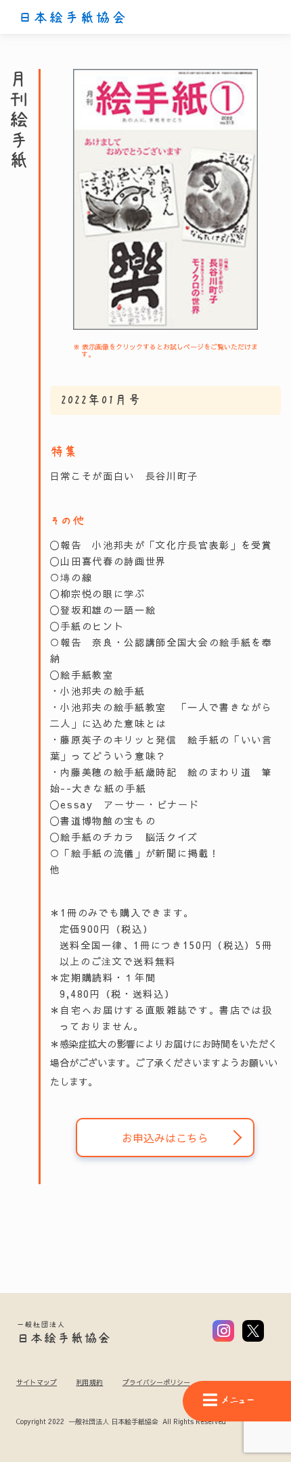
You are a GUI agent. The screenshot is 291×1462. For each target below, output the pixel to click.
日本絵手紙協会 (72, 17)
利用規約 (89, 1382)
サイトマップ (36, 1382)
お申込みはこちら (165, 1137)
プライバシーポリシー (156, 1382)
